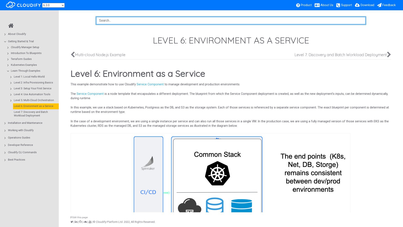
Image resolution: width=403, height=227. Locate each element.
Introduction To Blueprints (26, 53)
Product (306, 5)
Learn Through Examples (25, 70)
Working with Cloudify (21, 130)
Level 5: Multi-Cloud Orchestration (34, 100)
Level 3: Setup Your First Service (32, 88)
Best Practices (16, 159)
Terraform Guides (21, 59)
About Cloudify (17, 34)
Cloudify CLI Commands (22, 152)
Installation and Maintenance (25, 122)
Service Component (150, 84)
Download (367, 5)
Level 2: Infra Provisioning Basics (33, 82)
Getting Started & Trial (21, 41)
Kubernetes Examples (24, 64)
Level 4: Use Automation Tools (32, 94)
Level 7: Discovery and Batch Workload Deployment (31, 113)
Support (346, 5)
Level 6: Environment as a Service (33, 106)
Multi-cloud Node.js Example (100, 55)
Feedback (389, 5)
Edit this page (80, 217)
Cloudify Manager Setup (25, 47)
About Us (327, 5)
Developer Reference (20, 144)
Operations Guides (19, 137)
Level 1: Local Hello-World (29, 76)
